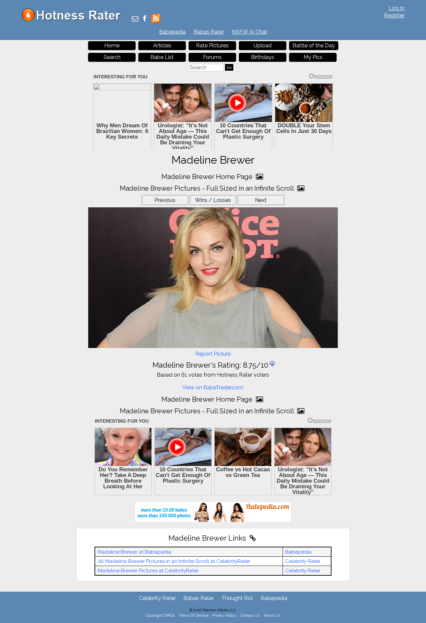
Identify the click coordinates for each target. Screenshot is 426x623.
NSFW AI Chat (249, 32)
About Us (272, 615)
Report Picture (213, 354)
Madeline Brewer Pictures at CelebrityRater (148, 571)
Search (112, 57)
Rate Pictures (212, 45)
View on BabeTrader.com (212, 387)
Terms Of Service (193, 615)
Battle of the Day (314, 45)
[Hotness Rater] (73, 20)
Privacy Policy (224, 615)
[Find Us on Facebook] (144, 19)
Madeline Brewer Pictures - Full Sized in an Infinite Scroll (208, 188)
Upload (263, 45)
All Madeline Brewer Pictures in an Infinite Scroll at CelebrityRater (174, 561)
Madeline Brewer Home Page (207, 177)
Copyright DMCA (160, 615)
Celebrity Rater (302, 561)
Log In (396, 8)
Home (111, 45)
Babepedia (172, 32)
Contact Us (250, 615)
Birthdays (262, 57)
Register (394, 15)
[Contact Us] (135, 19)
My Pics (313, 57)
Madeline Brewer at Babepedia (134, 552)
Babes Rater (209, 32)
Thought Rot (237, 598)
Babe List (162, 57)
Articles (162, 45)
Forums (212, 57)
